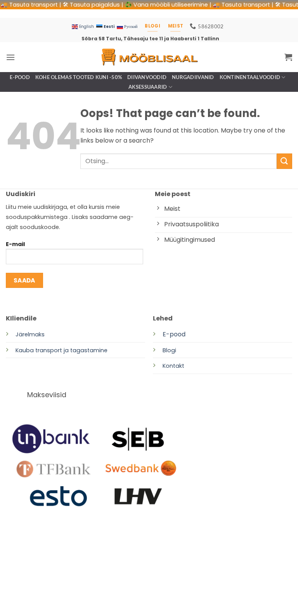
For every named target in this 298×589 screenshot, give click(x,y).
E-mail (15, 244)
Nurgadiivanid (193, 77)
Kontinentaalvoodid (250, 77)
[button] (10, 57)
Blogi (169, 350)
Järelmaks (30, 334)
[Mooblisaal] (149, 57)
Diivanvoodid (146, 77)
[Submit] (284, 161)
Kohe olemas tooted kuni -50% (78, 77)
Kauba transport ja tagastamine (61, 350)
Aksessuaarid (147, 87)
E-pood (20, 77)
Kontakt (173, 366)
